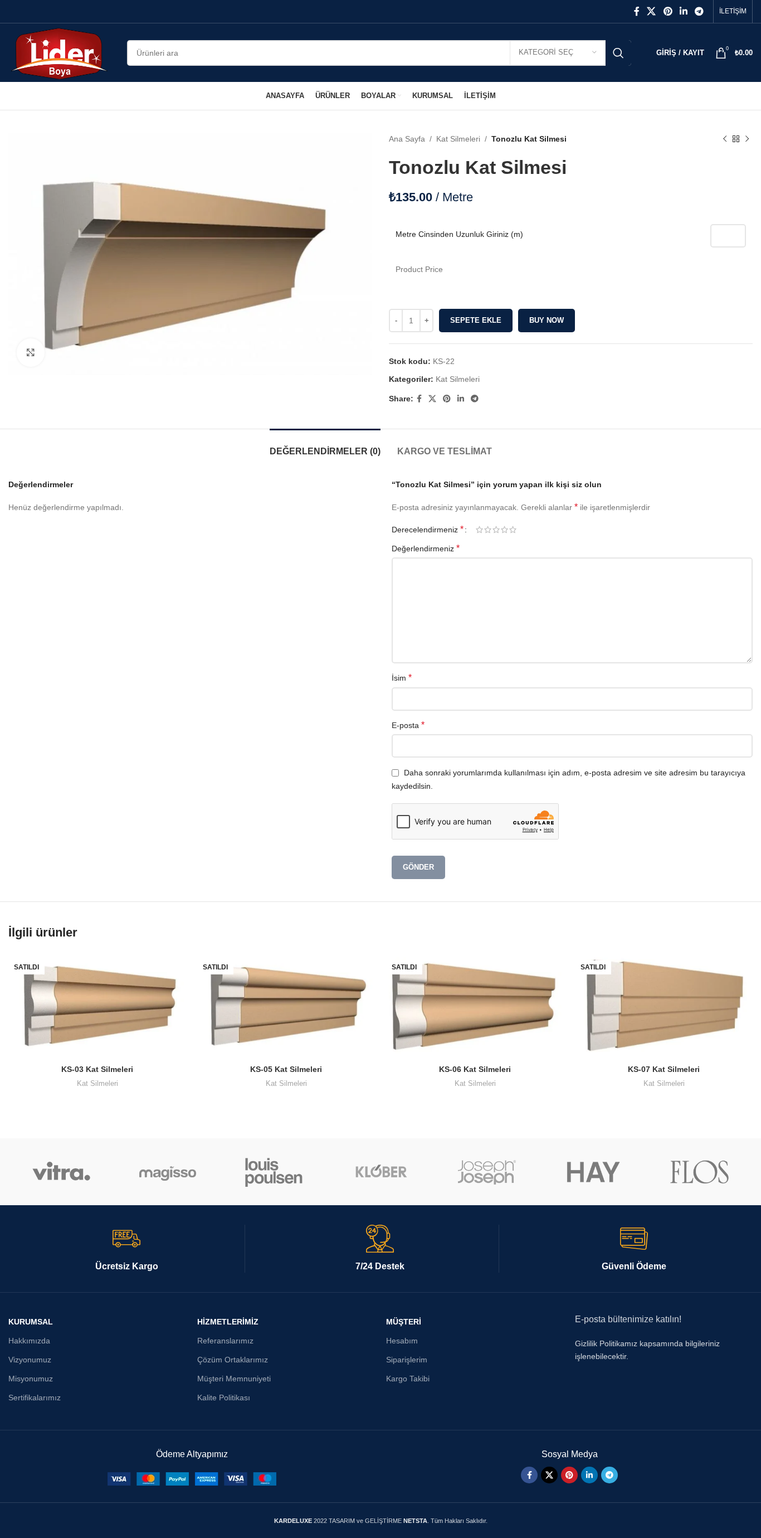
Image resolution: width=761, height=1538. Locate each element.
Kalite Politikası (223, 1397)
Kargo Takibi (408, 1378)
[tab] (325, 446)
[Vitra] (61, 1172)
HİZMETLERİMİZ (227, 1321)
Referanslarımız (225, 1340)
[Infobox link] (126, 1249)
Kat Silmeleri (458, 138)
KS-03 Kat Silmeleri (97, 1069)
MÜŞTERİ (403, 1321)
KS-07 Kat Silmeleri (664, 1069)
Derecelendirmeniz (428, 529)
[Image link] (192, 1478)
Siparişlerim (406, 1359)
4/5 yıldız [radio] (504, 529)
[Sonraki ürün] (747, 138)
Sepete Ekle (475, 320)
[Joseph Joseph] (486, 1172)
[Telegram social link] (699, 11)
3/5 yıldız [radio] (496, 529)
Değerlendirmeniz (426, 548)
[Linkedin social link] (683, 11)
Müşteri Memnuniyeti (234, 1378)
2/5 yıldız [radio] (488, 529)
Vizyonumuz (29, 1359)
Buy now (546, 320)
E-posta (408, 725)
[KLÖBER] (381, 1172)
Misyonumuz (30, 1378)
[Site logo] (59, 51)
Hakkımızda (29, 1340)
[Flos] (699, 1172)
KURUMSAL (30, 1321)
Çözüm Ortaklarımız (232, 1359)
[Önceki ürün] (724, 138)
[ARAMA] (618, 53)
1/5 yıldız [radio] (479, 529)
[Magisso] (168, 1172)
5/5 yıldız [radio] (513, 529)
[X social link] (651, 11)
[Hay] (593, 1172)
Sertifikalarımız (34, 1397)
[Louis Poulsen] (274, 1172)
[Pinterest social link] (668, 11)
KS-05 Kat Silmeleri (286, 1069)
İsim (402, 677)
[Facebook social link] (636, 11)
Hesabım (402, 1340)
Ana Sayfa (407, 138)
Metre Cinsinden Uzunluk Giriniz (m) (459, 234)
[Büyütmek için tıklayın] (31, 352)
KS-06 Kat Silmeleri (475, 1069)
